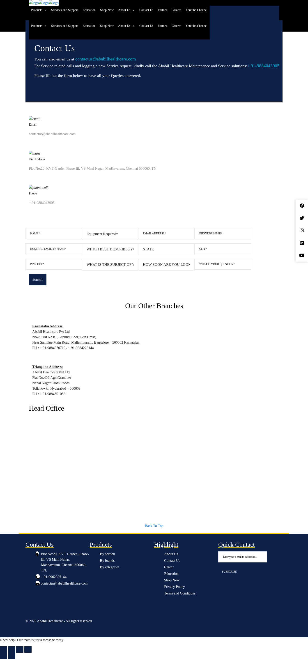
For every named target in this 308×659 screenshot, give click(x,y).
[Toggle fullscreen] (11, 649)
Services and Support (64, 10)
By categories (109, 567)
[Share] (19, 649)
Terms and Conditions (179, 593)
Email (33, 124)
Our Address (37, 159)
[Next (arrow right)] (11, 656)
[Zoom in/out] (3, 649)
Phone (33, 193)
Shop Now (107, 10)
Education (89, 10)
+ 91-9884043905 (263, 65)
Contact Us (146, 10)
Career (169, 567)
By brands (107, 560)
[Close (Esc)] (28, 649)
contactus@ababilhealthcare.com (105, 58)
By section (107, 554)
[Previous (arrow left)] (3, 656)
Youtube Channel (196, 10)
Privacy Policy (174, 587)
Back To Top (154, 526)
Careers (176, 10)
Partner (162, 10)
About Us (124, 10)
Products (36, 10)
